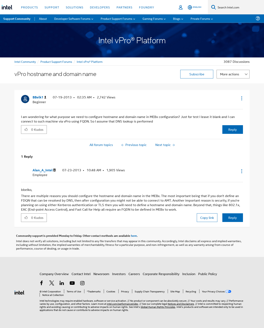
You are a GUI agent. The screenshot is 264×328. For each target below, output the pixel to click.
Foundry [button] (146, 7)
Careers (134, 273)
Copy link (207, 217)
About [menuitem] (43, 18)
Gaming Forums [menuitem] (153, 18)
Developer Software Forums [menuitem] (72, 18)
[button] (241, 98)
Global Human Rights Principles (158, 307)
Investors (119, 273)
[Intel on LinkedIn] (61, 283)
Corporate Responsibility (161, 273)
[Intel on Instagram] (82, 283)
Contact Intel (81, 273)
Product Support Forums (56, 61)
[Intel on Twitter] (51, 283)
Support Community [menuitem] (16, 18)
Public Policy (207, 273)
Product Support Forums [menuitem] (116, 18)
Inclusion (188, 273)
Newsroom (101, 273)
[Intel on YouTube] (72, 283)
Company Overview (54, 273)
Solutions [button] (74, 7)
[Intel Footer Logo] (19, 292)
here (134, 235)
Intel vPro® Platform (90, 61)
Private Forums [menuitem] (200, 18)
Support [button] (52, 7)
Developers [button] (100, 7)
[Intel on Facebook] (41, 283)
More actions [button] (229, 74)
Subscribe (196, 74)
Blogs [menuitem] (176, 18)
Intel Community (25, 61)
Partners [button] (124, 7)
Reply (232, 129)
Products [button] (29, 7)
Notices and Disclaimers (181, 304)
